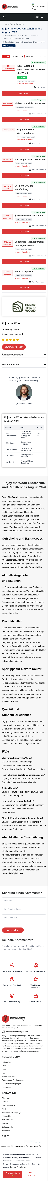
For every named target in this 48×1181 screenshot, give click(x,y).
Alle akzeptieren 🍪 (13, 1174)
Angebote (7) (31, 56)
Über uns (5, 1066)
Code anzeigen (24, 93)
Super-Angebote (24, 271)
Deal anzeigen (24, 119)
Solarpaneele (7, 1127)
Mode (4, 1109)
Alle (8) (6, 56)
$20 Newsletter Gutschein (29, 215)
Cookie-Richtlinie (17, 1167)
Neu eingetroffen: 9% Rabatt (30, 159)
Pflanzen (5, 1123)
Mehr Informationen (26, 84)
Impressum (6, 1087)
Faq (3, 1073)
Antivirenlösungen (9, 1120)
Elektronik (6, 1098)
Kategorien (6, 1062)
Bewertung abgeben (14, 347)
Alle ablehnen (31, 1174)
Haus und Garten (9, 1105)
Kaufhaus (6, 1131)
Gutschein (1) (17, 56)
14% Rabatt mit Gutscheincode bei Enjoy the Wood (31, 69)
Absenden (13, 930)
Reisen (5, 1102)
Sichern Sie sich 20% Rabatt (30, 103)
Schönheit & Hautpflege (11, 1112)
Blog (4, 1069)
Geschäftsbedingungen (11, 1084)
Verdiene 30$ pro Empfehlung (24, 187)
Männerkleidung (8, 1116)
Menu (37, 17)
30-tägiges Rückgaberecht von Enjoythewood (29, 244)
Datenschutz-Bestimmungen (13, 1080)
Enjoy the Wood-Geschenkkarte (26, 131)
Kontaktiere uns (8, 1076)
